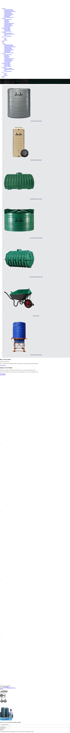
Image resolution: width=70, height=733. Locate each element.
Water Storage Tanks (8, 19)
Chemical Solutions (7, 12)
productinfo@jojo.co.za (11, 687)
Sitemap (1, 688)
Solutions (3, 8)
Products (3, 18)
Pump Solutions (7, 16)
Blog (5, 38)
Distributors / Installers (6, 28)
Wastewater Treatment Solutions (9, 11)
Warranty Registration (8, 33)
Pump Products (7, 21)
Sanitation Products (7, 26)
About (5, 73)
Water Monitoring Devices (9, 17)
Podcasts (5, 39)
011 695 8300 (6, 686)
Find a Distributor (7, 29)
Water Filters (6, 20)
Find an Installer (7, 30)
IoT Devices (6, 22)
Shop (3, 41)
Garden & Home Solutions (9, 14)
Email (3, 727)
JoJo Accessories (7, 27)
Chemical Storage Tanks (8, 25)
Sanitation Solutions (7, 15)
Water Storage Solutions (8, 9)
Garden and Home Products (9, 23)
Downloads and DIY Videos (9, 34)
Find (3, 72)
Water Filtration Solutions (8, 10)
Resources (4, 32)
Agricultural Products (8, 24)
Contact (3, 40)
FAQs (5, 70)
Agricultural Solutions (8, 13)
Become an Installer (7, 31)
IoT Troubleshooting (7, 71)
